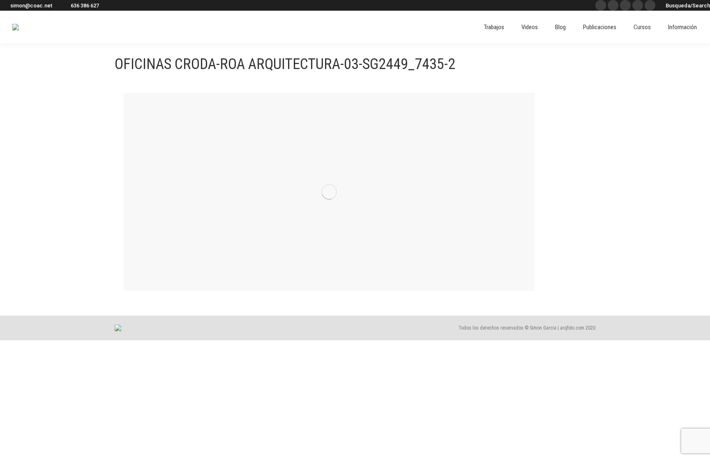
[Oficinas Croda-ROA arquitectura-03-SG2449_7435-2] (329, 192)
